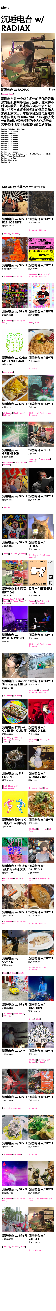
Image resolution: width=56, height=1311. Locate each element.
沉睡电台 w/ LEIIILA (36, 544)
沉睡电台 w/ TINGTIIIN (36, 1006)
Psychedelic (8, 462)
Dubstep (6, 233)
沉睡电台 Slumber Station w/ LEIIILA (14, 682)
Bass (31, 322)
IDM (4, 786)
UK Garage (7, 276)
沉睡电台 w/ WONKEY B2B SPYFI (38, 777)
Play (52, 89)
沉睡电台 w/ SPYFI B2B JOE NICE (14, 220)
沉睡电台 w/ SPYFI (29, 187)
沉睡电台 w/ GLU (39, 450)
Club (46, 788)
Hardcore (33, 555)
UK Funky (14, 601)
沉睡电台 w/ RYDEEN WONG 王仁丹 (13, 638)
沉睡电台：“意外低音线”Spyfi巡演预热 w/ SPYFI (14, 869)
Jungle (23, 462)
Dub (37, 322)
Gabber (6, 742)
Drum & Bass (7, 94)
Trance (32, 601)
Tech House (8, 372)
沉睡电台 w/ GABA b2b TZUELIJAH (14, 359)
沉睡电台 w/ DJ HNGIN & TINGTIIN (12, 777)
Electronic (13, 786)
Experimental (8, 788)
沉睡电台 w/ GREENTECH (10, 451)
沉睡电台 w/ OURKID (10, 960)
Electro (6, 1108)
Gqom (5, 601)
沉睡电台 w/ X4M (14, 1051)
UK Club (13, 554)
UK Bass (15, 233)
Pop (38, 601)
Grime (5, 554)
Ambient (6, 465)
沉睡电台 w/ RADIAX (36, 1237)
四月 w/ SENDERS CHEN (40, 590)
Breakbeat (33, 274)
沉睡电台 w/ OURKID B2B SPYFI (37, 730)
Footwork (45, 459)
